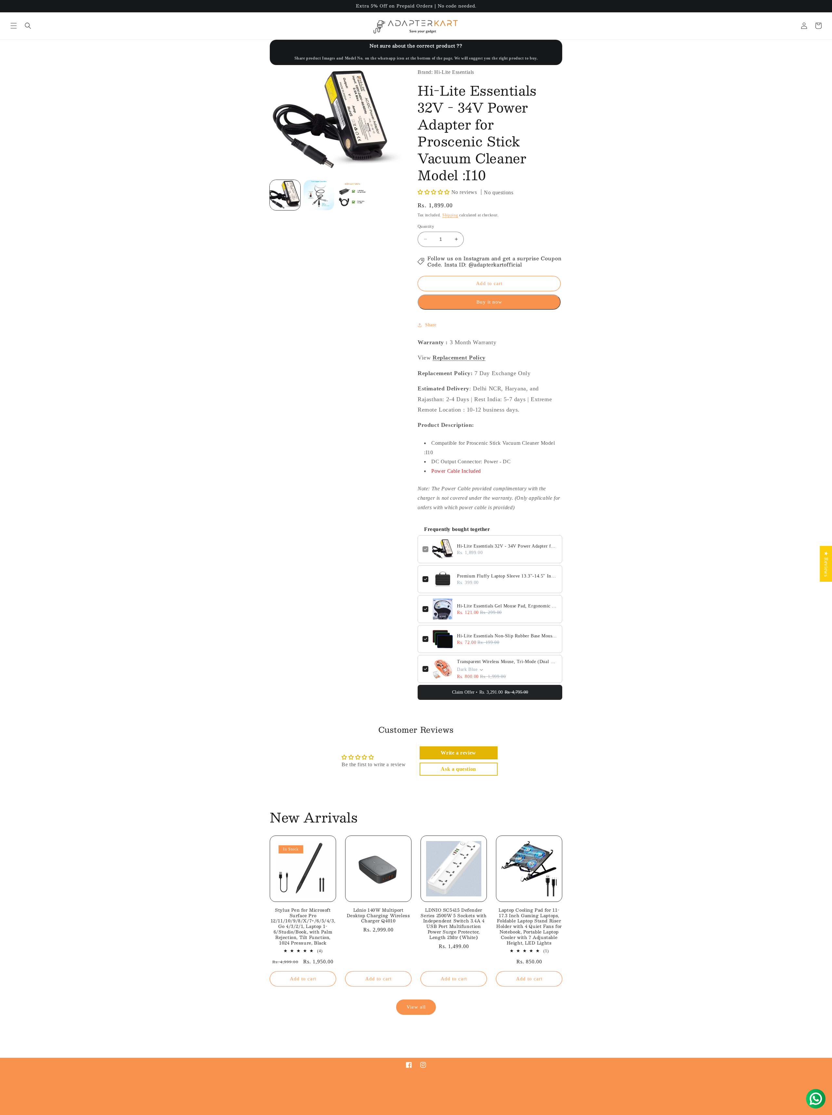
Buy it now (489, 302)
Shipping (450, 215)
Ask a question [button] (458, 769)
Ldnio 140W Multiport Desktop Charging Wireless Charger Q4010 (378, 915)
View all (416, 1007)
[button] (13, 26)
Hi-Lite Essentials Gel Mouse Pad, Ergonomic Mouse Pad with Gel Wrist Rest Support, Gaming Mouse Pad (507, 606)
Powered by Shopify (347, 1113)
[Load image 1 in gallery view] (285, 195)
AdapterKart (318, 1113)
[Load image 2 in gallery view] (319, 195)
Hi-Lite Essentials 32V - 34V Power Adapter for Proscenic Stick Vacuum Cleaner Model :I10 (507, 546)
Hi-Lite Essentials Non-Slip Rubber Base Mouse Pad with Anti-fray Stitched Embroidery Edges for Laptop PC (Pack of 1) (507, 635)
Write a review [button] (458, 752)
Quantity (426, 226)
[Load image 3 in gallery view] (352, 195)
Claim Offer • (490, 692)
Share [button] (430, 324)
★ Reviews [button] (826, 563)
